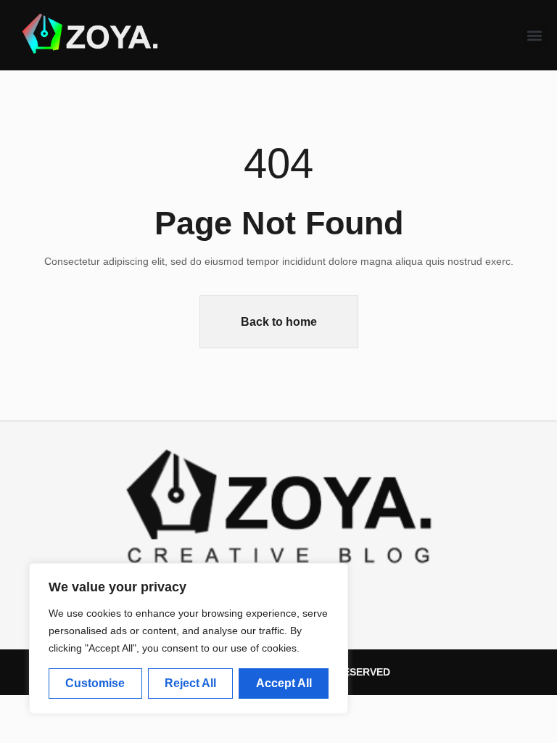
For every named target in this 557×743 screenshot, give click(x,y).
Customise (95, 683)
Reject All (190, 683)
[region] (188, 638)
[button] (535, 35)
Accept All (284, 683)
